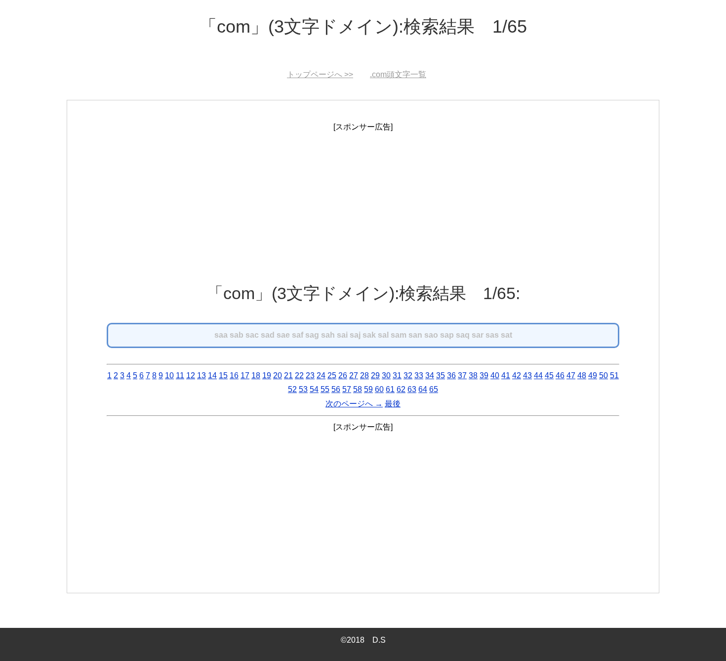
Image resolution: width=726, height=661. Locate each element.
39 (484, 375)
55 (325, 389)
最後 (393, 403)
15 (223, 375)
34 (429, 375)
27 (353, 375)
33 (418, 375)
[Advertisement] (363, 203)
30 (386, 375)
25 (331, 375)
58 (357, 389)
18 (255, 375)
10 (169, 375)
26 (342, 375)
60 (379, 389)
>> (320, 74)
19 (266, 375)
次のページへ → (354, 403)
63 (411, 389)
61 (390, 389)
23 (310, 375)
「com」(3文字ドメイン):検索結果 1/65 (363, 26)
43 (527, 375)
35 (440, 375)
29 (375, 375)
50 (603, 375)
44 (538, 375)
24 (321, 375)
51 (614, 375)
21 (288, 375)
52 (292, 389)
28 (364, 375)
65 (433, 389)
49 (592, 375)
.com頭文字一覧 (398, 74)
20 (277, 375)
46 (560, 375)
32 (407, 375)
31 (397, 375)
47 (570, 375)
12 (190, 375)
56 (335, 389)
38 (473, 375)
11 (180, 375)
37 (462, 375)
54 (314, 389)
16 (234, 375)
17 (245, 375)
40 (494, 375)
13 (201, 375)
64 (422, 389)
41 (505, 375)
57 (346, 389)
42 (516, 375)
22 (299, 375)
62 (401, 389)
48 (581, 375)
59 (368, 389)
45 (549, 375)
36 (451, 375)
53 (303, 389)
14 (212, 375)
